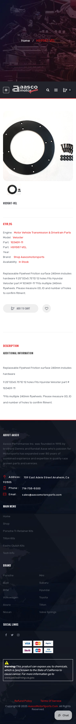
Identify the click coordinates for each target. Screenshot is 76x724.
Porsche (8, 575)
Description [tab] (11, 345)
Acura (7, 604)
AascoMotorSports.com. (43, 706)
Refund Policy (23, 700)
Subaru (43, 582)
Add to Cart (23, 308)
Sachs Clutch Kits (14, 545)
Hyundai (44, 590)
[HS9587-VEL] (14, 189)
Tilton (42, 604)
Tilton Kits (9, 538)
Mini (41, 575)
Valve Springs (47, 612)
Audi (6, 582)
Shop (6, 523)
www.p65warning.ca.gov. (19, 677)
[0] (65, 90)
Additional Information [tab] (18, 353)
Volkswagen (10, 597)
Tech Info (8, 553)
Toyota (43, 597)
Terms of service (51, 700)
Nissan (7, 612)
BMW (6, 590)
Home (25, 41)
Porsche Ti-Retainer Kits (18, 531)
